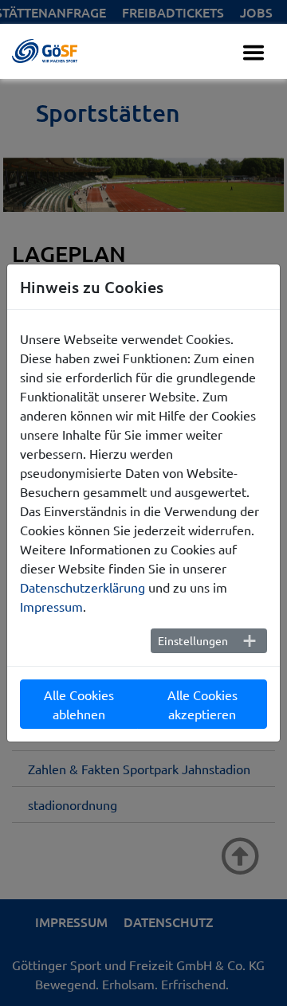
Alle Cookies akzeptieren (202, 704)
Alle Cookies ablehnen (79, 704)
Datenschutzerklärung (82, 587)
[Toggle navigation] (253, 52)
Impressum (51, 606)
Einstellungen (193, 640)
